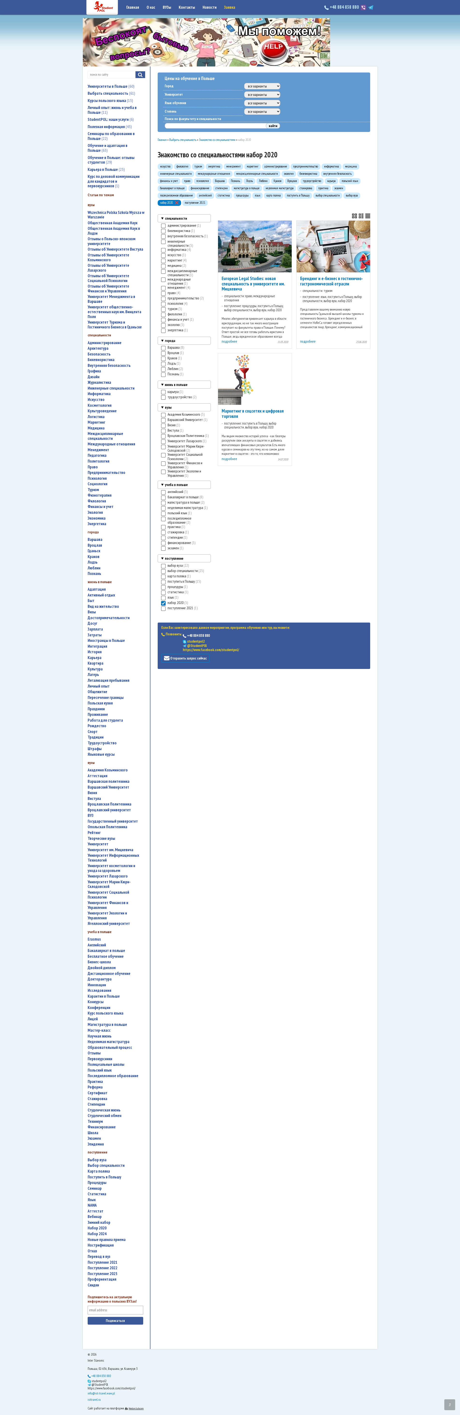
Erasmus (94, 939)
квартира (95, 663)
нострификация (101, 1245)
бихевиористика (101, 359)
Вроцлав (95, 545)
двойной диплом (102, 967)
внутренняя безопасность (109, 365)
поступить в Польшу (104, 1177)
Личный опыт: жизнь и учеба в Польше (112, 110)
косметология (100, 405)
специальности (176, 218)
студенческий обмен (104, 1115)
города (170, 340)
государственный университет (113, 821)
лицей (93, 1019)
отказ (92, 1251)
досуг (92, 623)
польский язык (100, 1070)
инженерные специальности (111, 388)
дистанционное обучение (109, 973)
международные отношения (111, 444)
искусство (96, 399)
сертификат (97, 1093)
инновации (97, 984)
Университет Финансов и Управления (108, 905)
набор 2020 (97, 1228)
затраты (95, 635)
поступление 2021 (102, 1262)
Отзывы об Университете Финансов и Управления (108, 289)
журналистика (99, 382)
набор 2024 (97, 1233)
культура (95, 669)
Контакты (187, 7)
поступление (174, 558)
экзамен (94, 1138)
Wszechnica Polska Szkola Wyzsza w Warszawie (116, 215)
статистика (97, 1194)
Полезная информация (109, 126)
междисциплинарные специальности (105, 436)
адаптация (97, 589)
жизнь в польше (176, 384)
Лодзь (93, 562)
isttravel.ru (94, 1399)
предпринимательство (106, 472)
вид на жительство (103, 606)
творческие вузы (101, 838)
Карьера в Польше (106, 169)
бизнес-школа (99, 962)
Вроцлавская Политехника (109, 804)
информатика (99, 393)
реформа (95, 1087)
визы (92, 612)
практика (95, 1081)
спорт (93, 731)
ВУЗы (167, 7)
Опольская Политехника (107, 826)
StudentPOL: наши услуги (110, 119)
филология (97, 501)
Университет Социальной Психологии (108, 895)
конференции (99, 1007)
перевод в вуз (99, 1256)
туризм (93, 489)
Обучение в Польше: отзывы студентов (111, 160)
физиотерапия (100, 495)
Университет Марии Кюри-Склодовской (109, 884)
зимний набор (99, 1222)
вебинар (95, 1216)
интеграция (97, 646)
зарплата (95, 629)
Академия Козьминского (108, 770)
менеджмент (98, 449)
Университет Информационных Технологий (113, 858)
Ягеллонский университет (109, 923)
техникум (95, 1121)
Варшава (95, 539)
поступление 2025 (102, 1273)
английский (97, 945)
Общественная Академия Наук (112, 222)
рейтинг (94, 832)
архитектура (98, 348)
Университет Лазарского (108, 876)
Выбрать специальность (111, 93)
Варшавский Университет (108, 787)
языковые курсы (101, 754)
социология (97, 483)
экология (95, 512)
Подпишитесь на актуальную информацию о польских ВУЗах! (112, 1299)
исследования (99, 990)
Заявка (229, 7)
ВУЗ (90, 815)
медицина (96, 428)
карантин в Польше (104, 996)
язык (92, 1199)
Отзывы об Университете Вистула (115, 249)
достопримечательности (109, 617)
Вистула (94, 798)
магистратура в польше (107, 1024)
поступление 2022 (102, 1267)
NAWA (92, 1205)
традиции (96, 737)
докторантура (100, 979)
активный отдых (101, 595)
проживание (98, 714)
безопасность (99, 354)
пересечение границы (106, 697)
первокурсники (100, 1058)
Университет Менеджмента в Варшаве (111, 299)
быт (91, 600)
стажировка (97, 1098)
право (93, 467)
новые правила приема (107, 1239)
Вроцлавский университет (109, 810)
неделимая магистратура (108, 1041)
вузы (168, 407)
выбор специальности (106, 1165)
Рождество (97, 725)
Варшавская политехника (108, 781)
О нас (151, 7)
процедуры (97, 1182)
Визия (92, 792)
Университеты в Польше (110, 86)
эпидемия (96, 1144)
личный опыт (99, 686)
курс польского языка (105, 1013)
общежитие (97, 691)
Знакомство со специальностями (217, 140)
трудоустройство (102, 743)
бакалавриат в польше (106, 950)
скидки (93, 1285)
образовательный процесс (110, 1047)
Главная (132, 7)
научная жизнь (100, 1036)
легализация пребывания (108, 680)
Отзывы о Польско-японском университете (111, 241)
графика (94, 371)
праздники (96, 708)
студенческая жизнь (104, 1110)
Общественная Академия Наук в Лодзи (114, 231)
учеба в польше (176, 484)
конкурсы (96, 1001)
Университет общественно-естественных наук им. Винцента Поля (114, 312)
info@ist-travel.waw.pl (101, 1393)
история (95, 651)
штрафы (95, 748)
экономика (97, 518)
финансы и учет (100, 506)
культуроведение (102, 411)
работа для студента (105, 720)
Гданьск (94, 550)
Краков (93, 556)
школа (93, 1132)
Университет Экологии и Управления (107, 916)
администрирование (104, 342)
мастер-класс (99, 1030)
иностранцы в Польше (106, 640)
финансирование (102, 1127)
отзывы (94, 1053)
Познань (94, 573)
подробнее (229, 341)
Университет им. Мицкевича (110, 849)
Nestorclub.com (136, 1408)
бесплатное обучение (106, 956)
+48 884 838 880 (344, 7)
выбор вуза (97, 1159)
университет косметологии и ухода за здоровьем (111, 868)
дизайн (93, 376)
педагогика (97, 455)
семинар (95, 1188)
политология (98, 461)
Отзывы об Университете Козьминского (108, 257)
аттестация (97, 775)
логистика (96, 416)
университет (98, 844)
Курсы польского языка (110, 100)
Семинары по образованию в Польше (111, 136)
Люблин (94, 568)
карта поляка (99, 1171)
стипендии (96, 1104)
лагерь (93, 674)
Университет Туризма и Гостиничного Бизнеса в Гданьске (115, 325)
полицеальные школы (106, 1064)
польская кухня (100, 703)
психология (97, 478)
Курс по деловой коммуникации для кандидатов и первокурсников (114, 181)
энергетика (97, 523)
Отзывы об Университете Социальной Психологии (108, 278)
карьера (94, 657)
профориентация (102, 1279)
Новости (210, 7)
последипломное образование (113, 1075)
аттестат (95, 1211)
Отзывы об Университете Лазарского (108, 268)
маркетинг (96, 422)
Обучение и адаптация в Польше (107, 148)
